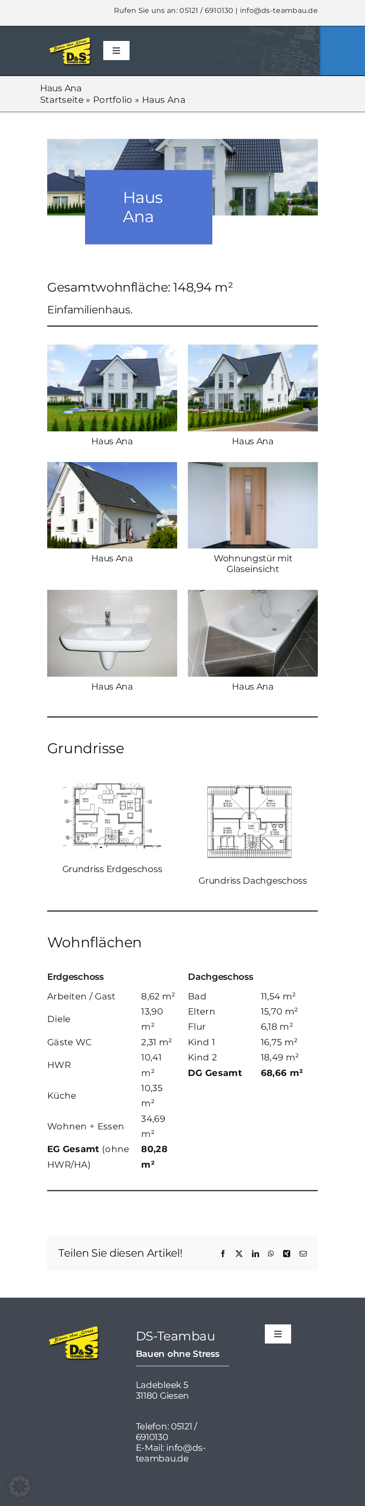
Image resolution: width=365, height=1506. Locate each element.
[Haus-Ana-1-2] (112, 349)
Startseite (62, 99)
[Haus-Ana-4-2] (253, 466)
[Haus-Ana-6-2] (253, 594)
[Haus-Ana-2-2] (253, 349)
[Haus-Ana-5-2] (112, 594)
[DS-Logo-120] (70, 39)
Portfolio (113, 99)
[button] (19, 1486)
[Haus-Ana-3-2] (112, 466)
